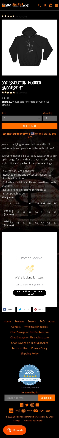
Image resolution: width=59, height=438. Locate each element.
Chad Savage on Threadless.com (29, 337)
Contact (16, 326)
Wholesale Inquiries (36, 326)
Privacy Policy (39, 348)
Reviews (19, 321)
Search (32, 321)
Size (4, 113)
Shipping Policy (30, 353)
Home (7, 321)
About (52, 321)
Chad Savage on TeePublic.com (29, 343)
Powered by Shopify (33, 420)
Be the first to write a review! (29, 293)
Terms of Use (20, 348)
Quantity (47, 113)
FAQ (42, 321)
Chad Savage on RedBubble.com (29, 332)
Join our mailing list (30, 392)
